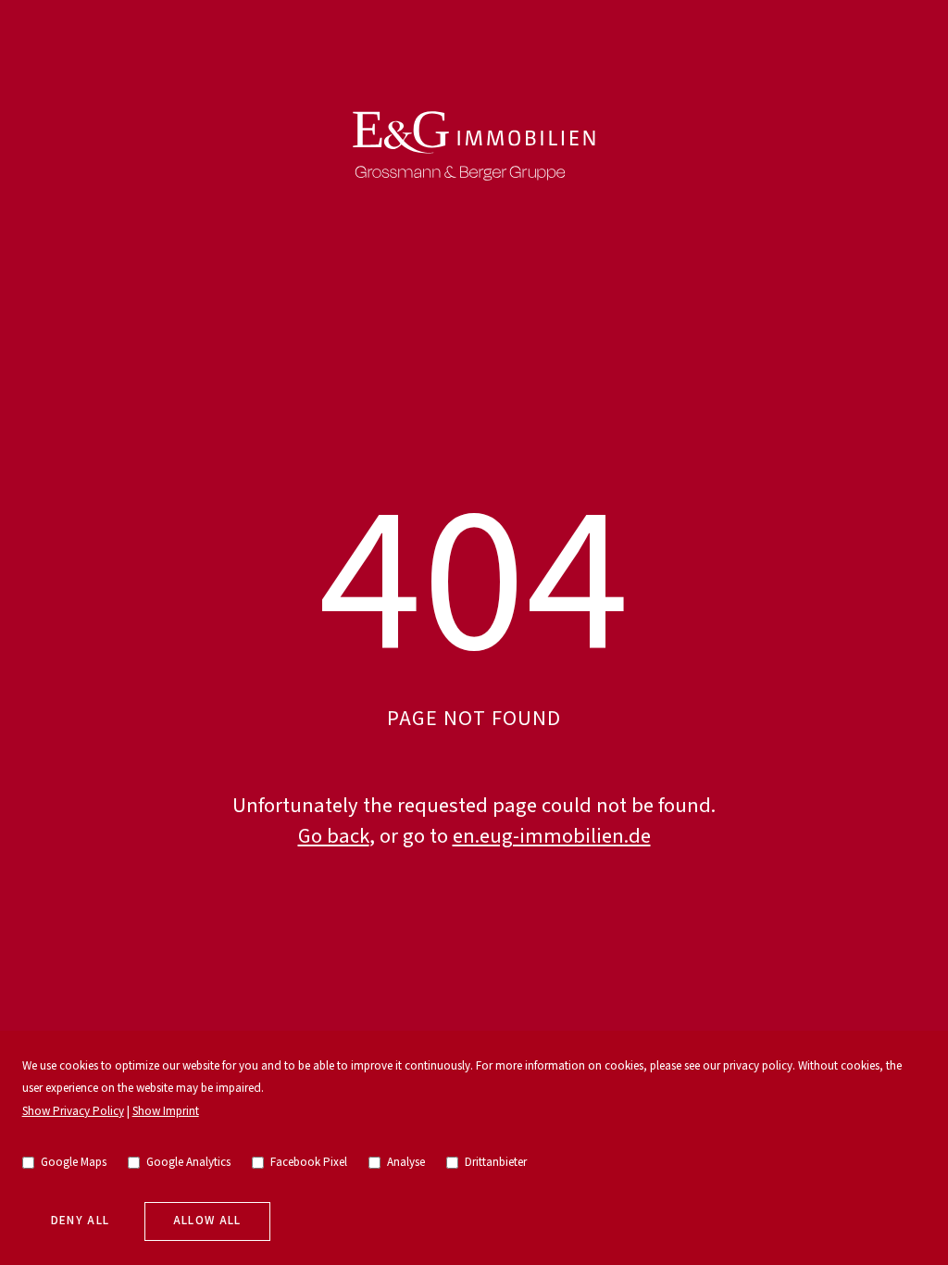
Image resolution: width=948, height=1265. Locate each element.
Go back (333, 836)
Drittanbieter (496, 1163)
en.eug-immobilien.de (552, 836)
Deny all (80, 1221)
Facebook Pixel (308, 1163)
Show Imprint (165, 1112)
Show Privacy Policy (73, 1112)
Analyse (406, 1163)
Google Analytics (188, 1163)
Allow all (207, 1221)
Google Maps (73, 1163)
